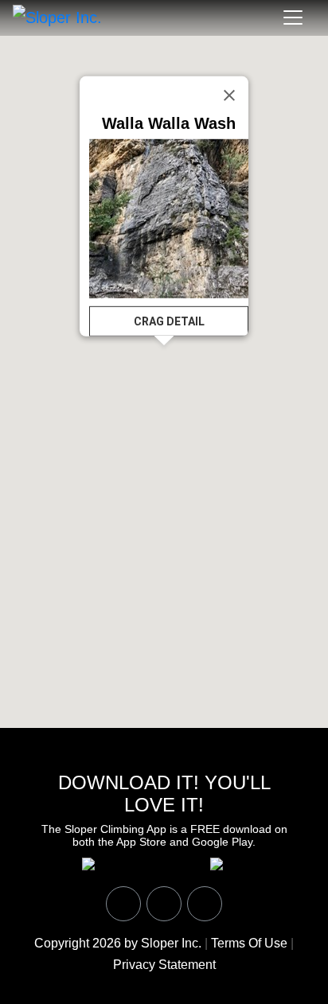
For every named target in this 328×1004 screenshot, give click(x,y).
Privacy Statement (164, 964)
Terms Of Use (249, 943)
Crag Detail (169, 321)
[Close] (229, 95)
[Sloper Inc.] (57, 16)
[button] (190, 377)
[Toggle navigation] (293, 17)
